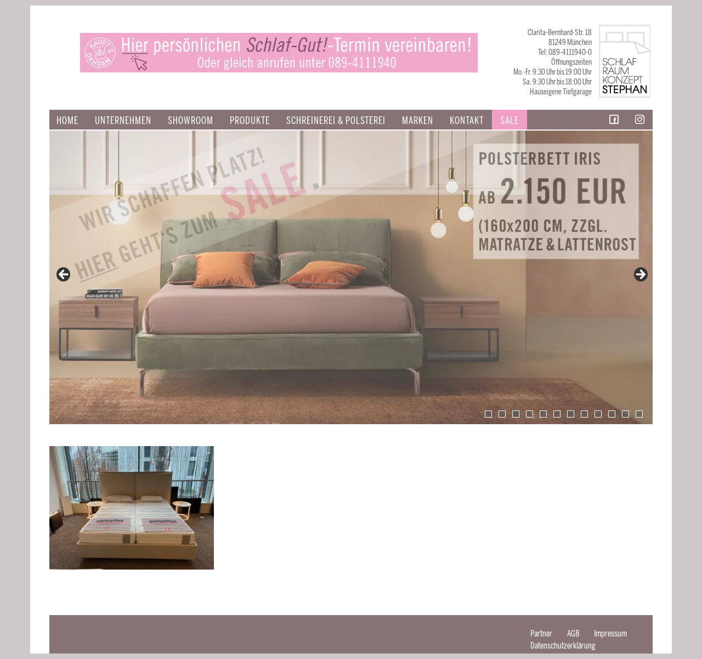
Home (67, 121)
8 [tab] (584, 414)
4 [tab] (529, 414)
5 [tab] (543, 414)
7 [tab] (570, 414)
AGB (573, 633)
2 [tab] (502, 414)
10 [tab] (611, 414)
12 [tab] (639, 414)
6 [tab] (557, 414)
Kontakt (467, 121)
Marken (417, 121)
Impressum (610, 633)
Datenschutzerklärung (563, 645)
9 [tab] (598, 414)
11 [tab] (625, 414)
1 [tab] (488, 414)
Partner (541, 633)
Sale (509, 121)
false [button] (64, 275)
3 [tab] (515, 414)
